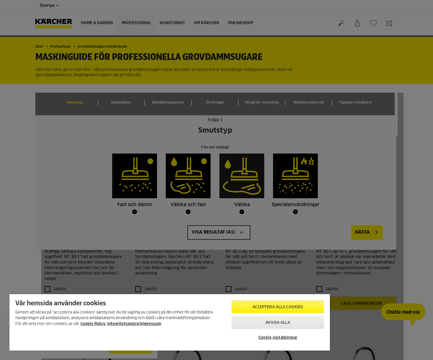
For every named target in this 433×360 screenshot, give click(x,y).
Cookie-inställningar (277, 337)
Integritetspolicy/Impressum (134, 323)
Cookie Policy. (93, 323)
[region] (169, 322)
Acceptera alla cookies (277, 306)
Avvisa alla (277, 322)
